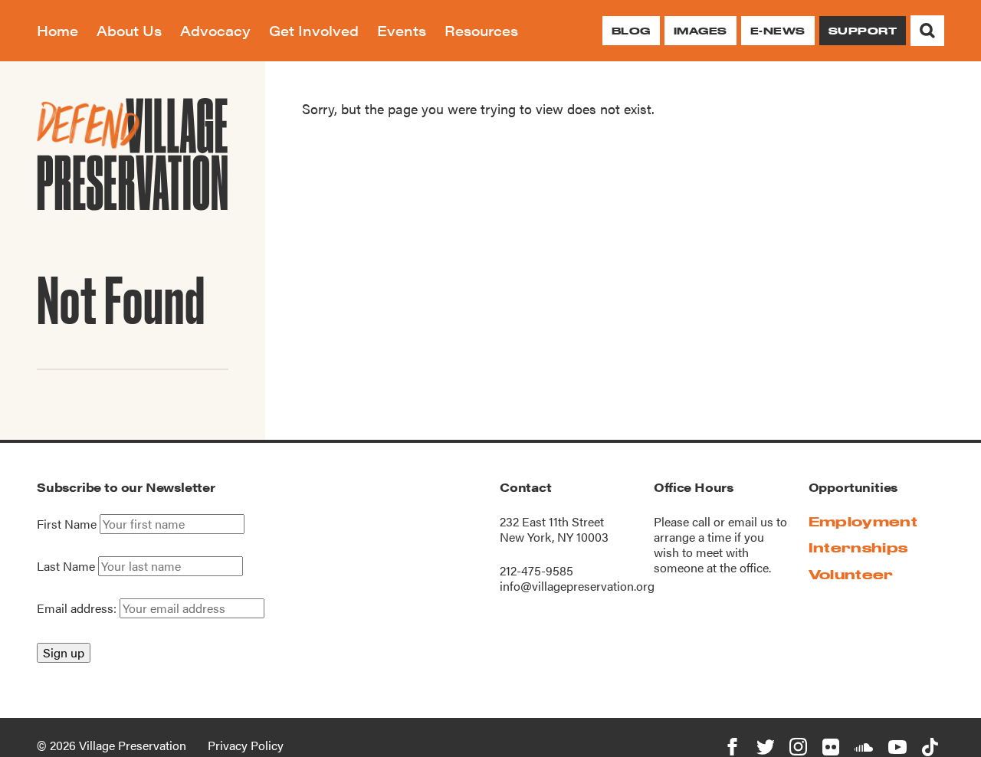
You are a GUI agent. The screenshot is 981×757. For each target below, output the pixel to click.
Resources (481, 30)
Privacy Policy (246, 745)
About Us (129, 30)
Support (862, 30)
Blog (631, 30)
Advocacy (215, 30)
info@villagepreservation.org (577, 586)
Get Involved (314, 30)
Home (57, 30)
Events (401, 30)
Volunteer (851, 574)
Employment (863, 521)
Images (700, 30)
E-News (777, 30)
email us (750, 521)
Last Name (66, 566)
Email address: (78, 608)
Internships (858, 547)
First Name (67, 524)
